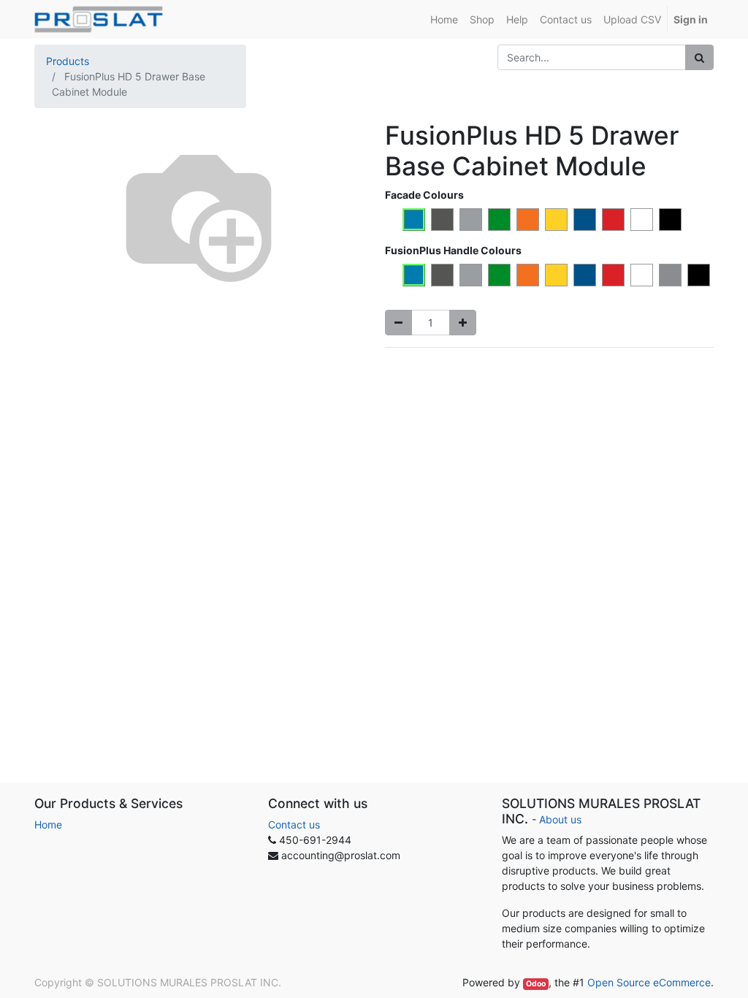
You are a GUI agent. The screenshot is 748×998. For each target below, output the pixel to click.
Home (48, 824)
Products (67, 61)
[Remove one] (398, 322)
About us (560, 819)
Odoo (536, 984)
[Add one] (462, 322)
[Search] (699, 57)
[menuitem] (444, 19)
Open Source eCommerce (649, 982)
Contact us (294, 824)
